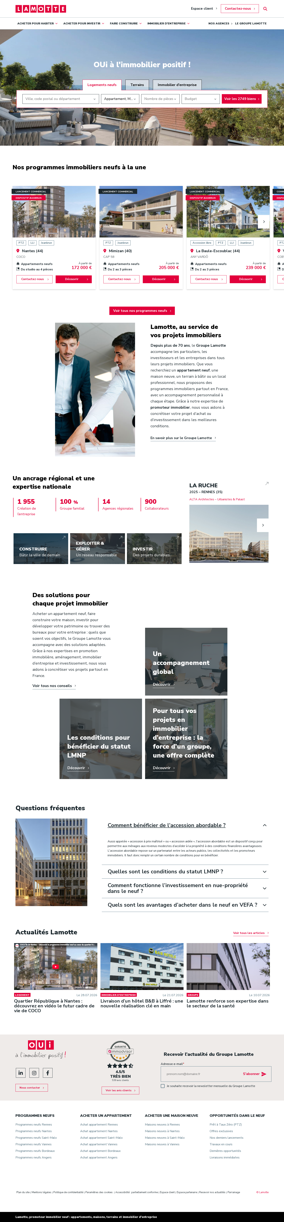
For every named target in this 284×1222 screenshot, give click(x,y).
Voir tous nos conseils (52, 685)
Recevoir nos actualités (212, 1192)
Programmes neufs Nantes (33, 1131)
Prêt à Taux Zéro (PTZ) (226, 1124)
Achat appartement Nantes (99, 1131)
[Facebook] (48, 1073)
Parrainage (234, 1192)
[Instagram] (34, 1073)
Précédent (195, 525)
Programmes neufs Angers (33, 1157)
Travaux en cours (221, 1144)
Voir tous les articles (249, 933)
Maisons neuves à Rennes (162, 1124)
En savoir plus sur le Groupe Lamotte (181, 438)
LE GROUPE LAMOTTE (251, 23)
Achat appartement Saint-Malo (101, 1138)
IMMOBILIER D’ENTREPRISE (166, 23)
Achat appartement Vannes (98, 1144)
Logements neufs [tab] (102, 85)
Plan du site (23, 1192)
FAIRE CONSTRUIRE (124, 23)
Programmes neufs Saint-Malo (36, 1138)
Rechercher (265, 8)
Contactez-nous (238, 8)
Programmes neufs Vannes (33, 1144)
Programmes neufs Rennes (33, 1124)
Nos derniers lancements (226, 1138)
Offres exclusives (221, 1131)
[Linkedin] (21, 1073)
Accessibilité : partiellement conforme (136, 1192)
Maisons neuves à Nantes (162, 1131)
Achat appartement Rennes (99, 1124)
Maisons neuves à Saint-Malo (165, 1138)
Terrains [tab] (137, 85)
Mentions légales (41, 1192)
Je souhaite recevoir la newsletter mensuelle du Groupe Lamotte (211, 1086)
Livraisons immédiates (225, 1157)
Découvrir (71, 279)
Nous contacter (30, 1088)
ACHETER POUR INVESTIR (81, 23)
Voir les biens (240, 98)
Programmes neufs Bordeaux (35, 1151)
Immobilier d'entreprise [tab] (177, 85)
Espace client (202, 8)
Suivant (264, 222)
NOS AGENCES (218, 23)
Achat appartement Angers (98, 1157)
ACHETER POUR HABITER (35, 23)
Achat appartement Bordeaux (100, 1151)
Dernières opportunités (225, 1151)
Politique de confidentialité (68, 1192)
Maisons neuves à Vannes (162, 1144)
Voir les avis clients (118, 1090)
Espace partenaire (187, 1192)
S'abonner (251, 1074)
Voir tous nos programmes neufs (140, 310)
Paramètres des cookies (99, 1192)
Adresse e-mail (172, 1064)
